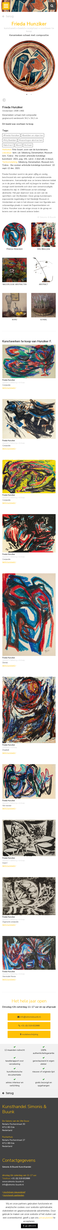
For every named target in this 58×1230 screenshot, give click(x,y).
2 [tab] (31, 94)
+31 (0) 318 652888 (30, 1025)
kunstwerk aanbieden (13, 1195)
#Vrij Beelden (9, 140)
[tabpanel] (29, 66)
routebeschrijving (29, 1034)
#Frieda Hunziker (11, 135)
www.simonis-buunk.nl (13, 1181)
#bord (18, 145)
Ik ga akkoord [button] (29, 1225)
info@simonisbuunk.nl (30, 1017)
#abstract (8, 145)
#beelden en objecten (32, 135)
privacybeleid (46, 1217)
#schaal (28, 145)
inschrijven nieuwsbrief (14, 1192)
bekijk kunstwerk (8, 388)
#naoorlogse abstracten (30, 140)
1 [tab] (26, 94)
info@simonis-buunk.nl (13, 1184)
